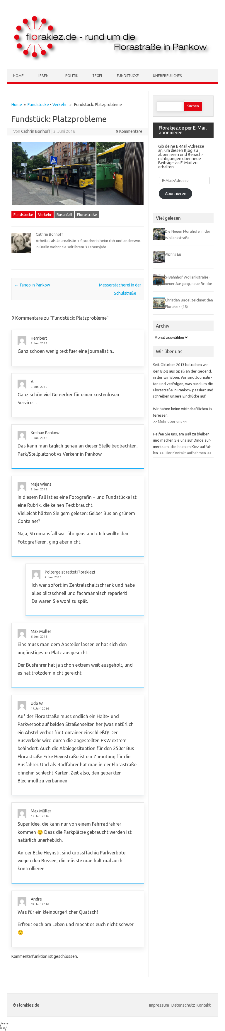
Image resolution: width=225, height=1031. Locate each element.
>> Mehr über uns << (170, 421)
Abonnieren (175, 193)
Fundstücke (128, 76)
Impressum (159, 1005)
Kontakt (204, 1005)
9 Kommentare (129, 131)
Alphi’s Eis (173, 254)
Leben (43, 76)
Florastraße (87, 214)
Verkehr (59, 104)
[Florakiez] (112, 59)
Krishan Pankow (45, 432)
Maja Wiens (41, 484)
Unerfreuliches (167, 76)
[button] (53, 173)
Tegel (97, 76)
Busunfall (64, 214)
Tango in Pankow (32, 285)
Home (18, 76)
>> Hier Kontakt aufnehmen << (185, 453)
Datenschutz (183, 1005)
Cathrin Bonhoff (35, 131)
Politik (71, 76)
